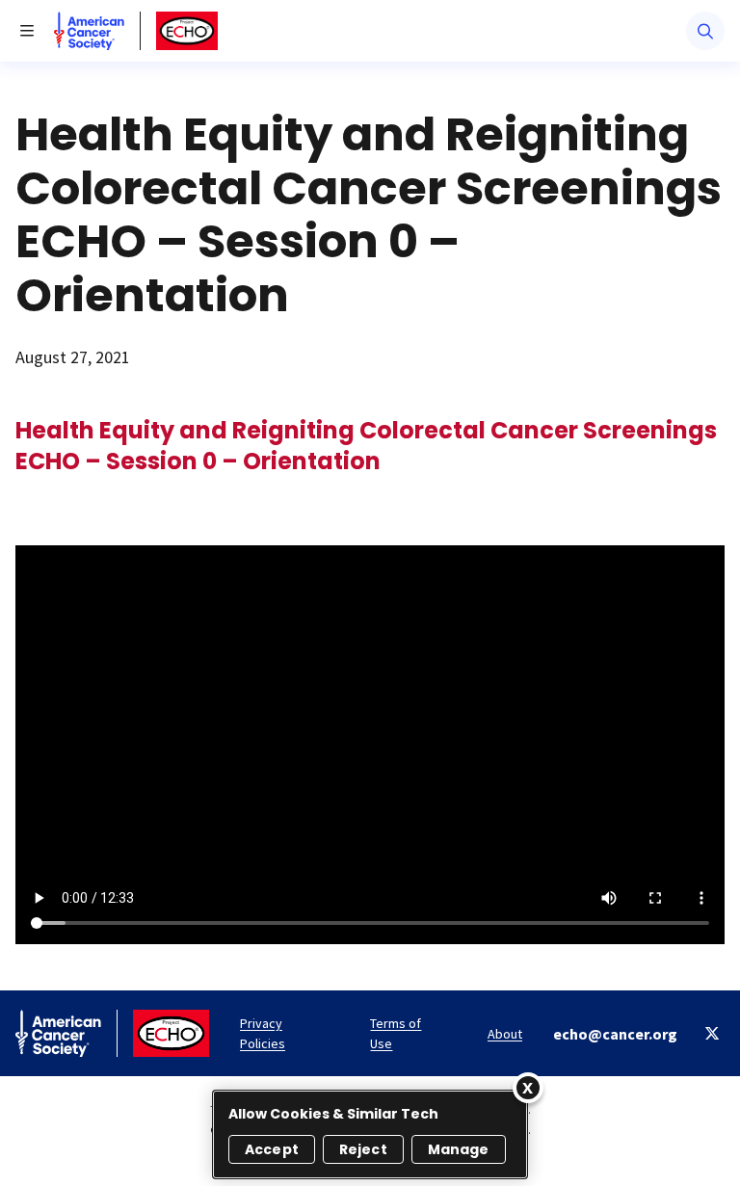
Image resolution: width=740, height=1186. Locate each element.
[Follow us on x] (712, 1033)
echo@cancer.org (615, 1033)
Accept (272, 1149)
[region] (370, 1134)
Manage (458, 1149)
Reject (363, 1149)
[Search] (705, 31)
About (505, 1033)
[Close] (528, 1087)
